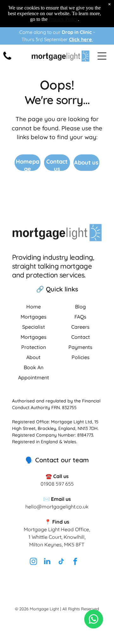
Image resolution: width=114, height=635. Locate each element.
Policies (81, 357)
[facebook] (75, 562)
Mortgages (34, 317)
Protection (33, 347)
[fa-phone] (7, 59)
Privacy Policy (63, 19)
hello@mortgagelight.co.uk (57, 506)
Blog (80, 306)
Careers (80, 327)
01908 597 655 (57, 484)
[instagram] (33, 562)
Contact (80, 337)
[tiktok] (61, 562)
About (33, 357)
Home (33, 306)
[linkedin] (47, 562)
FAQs (80, 317)
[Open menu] (102, 56)
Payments (80, 347)
